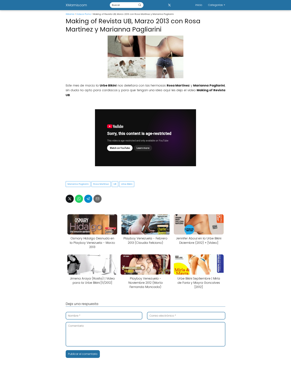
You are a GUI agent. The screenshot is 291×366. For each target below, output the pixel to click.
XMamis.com (76, 5)
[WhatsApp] (79, 199)
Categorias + (216, 5)
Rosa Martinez (101, 184)
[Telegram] (88, 199)
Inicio (199, 5)
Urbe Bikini (126, 184)
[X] (169, 5)
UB (115, 184)
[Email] (97, 199)
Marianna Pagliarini (78, 184)
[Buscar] (139, 5)
